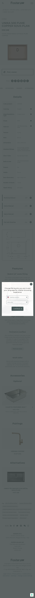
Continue (16, 308)
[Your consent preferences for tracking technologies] (32, 595)
